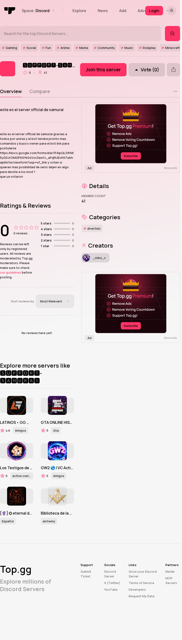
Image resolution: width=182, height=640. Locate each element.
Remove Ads (170, 168)
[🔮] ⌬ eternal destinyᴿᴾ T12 (16, 513)
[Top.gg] (10, 10)
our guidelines (10, 272)
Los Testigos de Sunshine (16, 467)
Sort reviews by (22, 301)
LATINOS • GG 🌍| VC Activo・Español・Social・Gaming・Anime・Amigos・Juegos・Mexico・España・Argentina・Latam (16, 422)
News (103, 10)
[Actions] (175, 91)
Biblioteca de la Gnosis (57, 513)
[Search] (172, 33)
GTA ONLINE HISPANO (57, 422)
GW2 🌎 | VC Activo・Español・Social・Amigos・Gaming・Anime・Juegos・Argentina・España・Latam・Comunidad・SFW (57, 467)
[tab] (11, 91)
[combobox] (55, 301)
